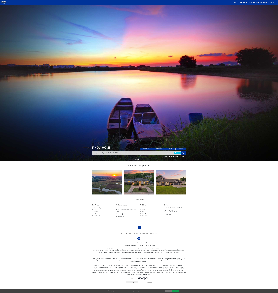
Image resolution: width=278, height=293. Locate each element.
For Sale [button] (240, 2)
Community (144, 215)
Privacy (122, 233)
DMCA (136, 233)
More (137, 157)
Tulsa (95, 209)
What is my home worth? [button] (269, 2)
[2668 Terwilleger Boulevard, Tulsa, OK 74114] (139, 182)
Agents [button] (245, 2)
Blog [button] (254, 2)
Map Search (168, 156)
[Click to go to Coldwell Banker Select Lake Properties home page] (4, 2)
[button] (146, 149)
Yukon (95, 213)
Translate (150, 282)
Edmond (96, 211)
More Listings (140, 199)
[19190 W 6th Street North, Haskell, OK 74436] (107, 182)
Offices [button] (250, 2)
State (143, 208)
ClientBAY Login (144, 233)
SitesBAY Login (154, 233)
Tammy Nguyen (121, 213)
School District (145, 217)
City (142, 211)
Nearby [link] (178, 153)
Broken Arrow (97, 215)
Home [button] (234, 2)
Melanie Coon (121, 216)
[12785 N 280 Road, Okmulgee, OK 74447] (171, 182)
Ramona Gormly (122, 214)
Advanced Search (178, 156)
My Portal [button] (259, 2)
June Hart (120, 208)
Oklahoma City (97, 208)
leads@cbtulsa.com (172, 215)
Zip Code (144, 213)
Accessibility (129, 233)
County (143, 209)
